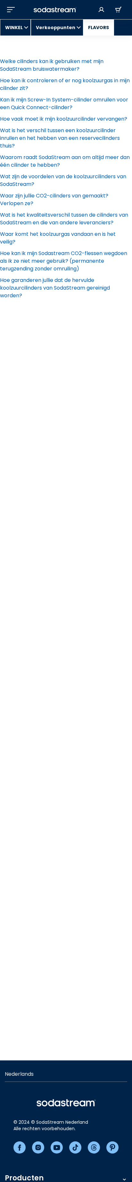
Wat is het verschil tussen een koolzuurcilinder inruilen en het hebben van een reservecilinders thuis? (60, 138)
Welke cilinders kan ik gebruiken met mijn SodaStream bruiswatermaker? (51, 65)
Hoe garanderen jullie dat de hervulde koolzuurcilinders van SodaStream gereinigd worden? (55, 287)
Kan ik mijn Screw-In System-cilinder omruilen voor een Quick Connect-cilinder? (64, 103)
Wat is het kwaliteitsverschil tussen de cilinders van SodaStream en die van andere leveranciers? (64, 218)
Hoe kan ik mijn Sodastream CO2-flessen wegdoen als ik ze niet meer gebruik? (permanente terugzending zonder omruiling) (63, 261)
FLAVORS (98, 27)
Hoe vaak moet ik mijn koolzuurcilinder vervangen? (63, 119)
